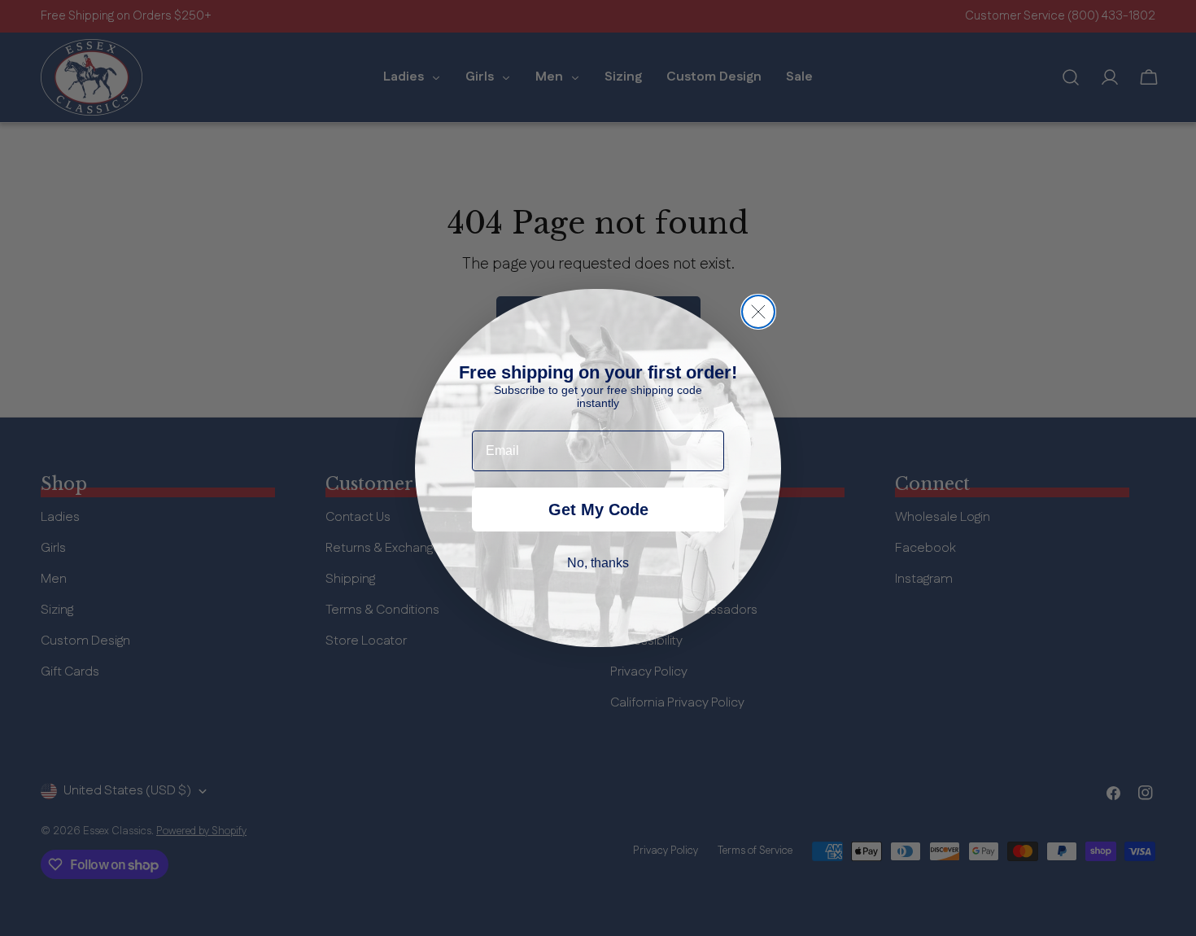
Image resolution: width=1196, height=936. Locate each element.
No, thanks (598, 563)
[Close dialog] (758, 311)
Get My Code (598, 509)
